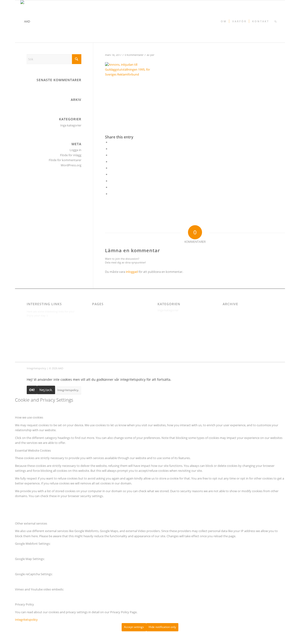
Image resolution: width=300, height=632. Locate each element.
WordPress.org (71, 165)
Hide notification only (162, 627)
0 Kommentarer (134, 55)
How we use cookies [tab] (29, 417)
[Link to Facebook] (269, 368)
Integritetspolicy (103, 315)
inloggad (132, 272)
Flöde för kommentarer (65, 160)
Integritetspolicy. (68, 390)
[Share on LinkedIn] (111, 168)
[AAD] (25, 21)
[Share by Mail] (111, 194)
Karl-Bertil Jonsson (104, 320)
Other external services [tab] (31, 523)
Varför (96, 345)
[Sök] (275, 21)
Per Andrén (100, 340)
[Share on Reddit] (111, 187)
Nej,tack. (46, 390)
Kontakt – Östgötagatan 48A (111, 330)
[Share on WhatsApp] (111, 155)
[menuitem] (223, 21)
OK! (32, 390)
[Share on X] (111, 149)
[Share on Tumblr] (111, 174)
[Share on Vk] (111, 181)
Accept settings (134, 627)
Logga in (75, 150)
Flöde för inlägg (70, 155)
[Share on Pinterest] (111, 162)
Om (94, 335)
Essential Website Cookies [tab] (33, 450)
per (152, 55)
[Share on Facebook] (111, 142)
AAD (95, 310)
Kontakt (97, 325)
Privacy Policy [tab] (24, 604)
